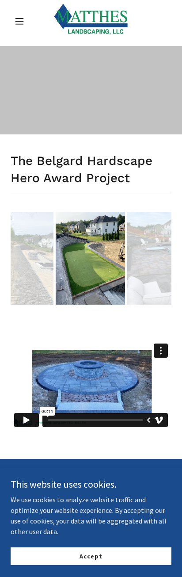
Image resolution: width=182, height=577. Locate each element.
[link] (91, 21)
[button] (23, 21)
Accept (91, 556)
